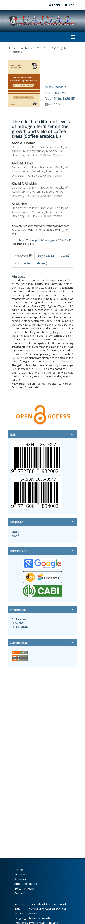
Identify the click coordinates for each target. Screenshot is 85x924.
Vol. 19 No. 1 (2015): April (53, 48)
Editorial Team (24, 888)
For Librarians (20, 626)
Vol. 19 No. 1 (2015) (60, 98)
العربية (15, 535)
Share (40, 263)
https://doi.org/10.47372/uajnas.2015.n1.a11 (45, 240)
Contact (19, 893)
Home (12, 48)
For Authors (19, 623)
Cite (63, 255)
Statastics (21, 263)
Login (70, 5)
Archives (26, 48)
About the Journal (26, 884)
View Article (22, 255)
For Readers (19, 619)
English (56, 5)
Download (44, 255)
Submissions (22, 879)
